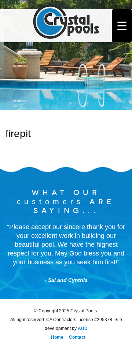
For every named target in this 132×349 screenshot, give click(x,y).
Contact (77, 337)
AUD (83, 328)
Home (57, 337)
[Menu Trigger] (122, 25)
